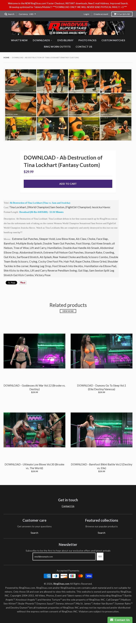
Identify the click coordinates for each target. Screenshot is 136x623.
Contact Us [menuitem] (84, 46)
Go (100, 556)
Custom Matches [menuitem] (113, 40)
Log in (86, 14)
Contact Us (68, 505)
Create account (101, 14)
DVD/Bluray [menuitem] (65, 40)
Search (34, 532)
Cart (123, 14)
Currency (23, 14)
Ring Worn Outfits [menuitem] (57, 46)
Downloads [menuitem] (41, 40)
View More (68, 311)
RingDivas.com (61, 583)
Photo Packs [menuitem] (87, 40)
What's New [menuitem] (19, 40)
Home (6, 57)
